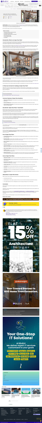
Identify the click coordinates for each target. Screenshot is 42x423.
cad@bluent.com (38, 418)
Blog (8, 419)
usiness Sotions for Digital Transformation (12, 213)
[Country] (39, 1)
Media (14, 419)
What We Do (12, 1)
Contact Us (26, 419)
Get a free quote (34, 1)
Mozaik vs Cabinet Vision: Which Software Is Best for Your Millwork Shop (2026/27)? (14, 311)
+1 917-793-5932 (38, 419)
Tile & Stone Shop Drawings (4, 412)
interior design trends (35, 83)
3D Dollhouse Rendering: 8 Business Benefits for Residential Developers (12, 314)
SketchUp (20, 412)
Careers (22, 419)
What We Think (17, 1)
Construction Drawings (3, 411)
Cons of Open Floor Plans (7, 36)
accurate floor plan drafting (13, 91)
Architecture (10, 16)
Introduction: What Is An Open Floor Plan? (10, 32)
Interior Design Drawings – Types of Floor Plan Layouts (11, 95)
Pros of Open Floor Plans (7, 35)
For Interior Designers (13, 412)
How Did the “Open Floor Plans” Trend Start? (10, 34)
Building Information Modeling (4, 413)
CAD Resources (18, 419)
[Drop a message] (41, 150)
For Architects (12, 411)
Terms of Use (20, 422)
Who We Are (21, 1)
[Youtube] (40, 422)
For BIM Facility (12, 413)
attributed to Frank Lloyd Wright (19, 45)
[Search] (40, 1)
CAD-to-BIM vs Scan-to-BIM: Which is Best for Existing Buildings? (11, 312)
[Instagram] (38, 422)
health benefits (21, 139)
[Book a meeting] (41, 148)
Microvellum (20, 414)
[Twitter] (35, 422)
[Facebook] (34, 422)
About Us (5, 419)
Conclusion (5, 37)
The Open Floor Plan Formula (8, 33)
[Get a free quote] (41, 151)
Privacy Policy (17, 422)
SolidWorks (20, 411)
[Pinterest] (39, 422)
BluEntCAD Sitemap (24, 422)
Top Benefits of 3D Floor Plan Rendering (9, 122)
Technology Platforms (27, 1)
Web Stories (11, 419)
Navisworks (20, 413)
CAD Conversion (3, 414)
